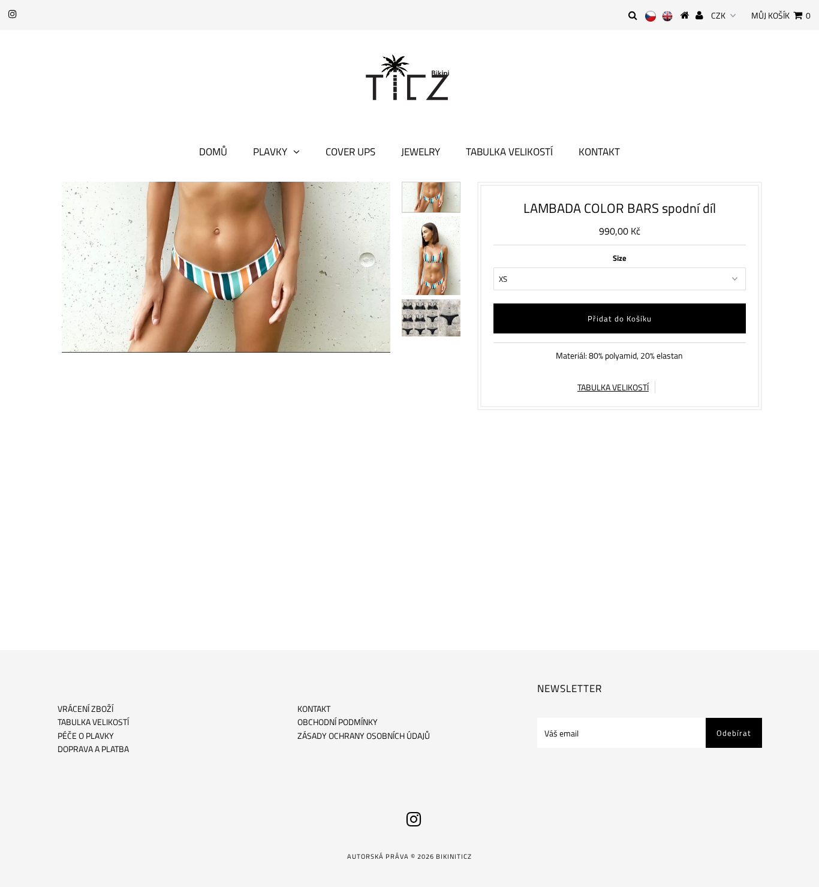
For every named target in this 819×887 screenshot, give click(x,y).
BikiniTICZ (454, 856)
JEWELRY (420, 152)
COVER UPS (350, 152)
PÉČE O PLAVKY (86, 735)
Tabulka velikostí (509, 152)
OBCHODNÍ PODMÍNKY (337, 721)
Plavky (270, 152)
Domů (213, 152)
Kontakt (599, 152)
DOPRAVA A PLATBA (93, 748)
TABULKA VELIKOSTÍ (613, 387)
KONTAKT (313, 708)
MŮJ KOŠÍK (781, 15)
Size (620, 258)
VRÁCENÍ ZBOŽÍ (85, 708)
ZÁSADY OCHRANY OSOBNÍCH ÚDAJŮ (363, 735)
